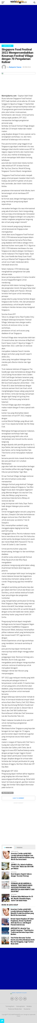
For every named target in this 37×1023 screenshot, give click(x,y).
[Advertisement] (18, 24)
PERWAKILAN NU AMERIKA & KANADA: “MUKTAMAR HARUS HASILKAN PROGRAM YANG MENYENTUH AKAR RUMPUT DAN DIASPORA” (22, 887)
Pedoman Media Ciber (15, 1009)
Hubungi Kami (20, 1006)
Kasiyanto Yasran (15, 67)
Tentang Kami (9, 1006)
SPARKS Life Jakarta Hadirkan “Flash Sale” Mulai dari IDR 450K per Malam (22, 866)
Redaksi (29, 1006)
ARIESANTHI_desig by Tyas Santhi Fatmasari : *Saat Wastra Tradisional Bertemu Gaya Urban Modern (22, 931)
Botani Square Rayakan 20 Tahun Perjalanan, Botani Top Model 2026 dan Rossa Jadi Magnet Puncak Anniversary (22, 922)
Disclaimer (27, 1009)
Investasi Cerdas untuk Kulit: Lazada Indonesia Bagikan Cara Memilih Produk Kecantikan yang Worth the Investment (22, 856)
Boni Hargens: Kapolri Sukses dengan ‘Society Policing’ (21, 875)
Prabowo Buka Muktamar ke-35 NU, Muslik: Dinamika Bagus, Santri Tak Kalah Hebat (22, 898)
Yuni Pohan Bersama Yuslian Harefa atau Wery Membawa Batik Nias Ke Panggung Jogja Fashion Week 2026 (23, 941)
